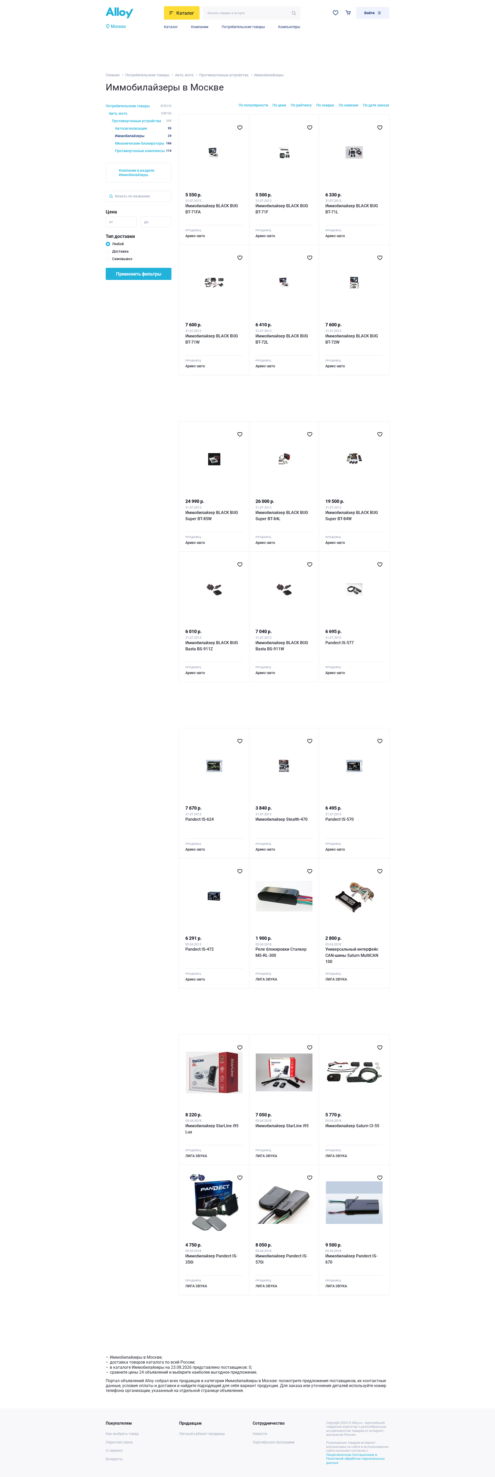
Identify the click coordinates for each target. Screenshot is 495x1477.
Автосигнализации (143, 128)
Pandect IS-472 (199, 949)
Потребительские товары (243, 27)
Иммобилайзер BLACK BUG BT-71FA (211, 208)
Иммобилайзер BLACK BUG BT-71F (281, 208)
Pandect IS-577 (339, 642)
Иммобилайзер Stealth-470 (281, 819)
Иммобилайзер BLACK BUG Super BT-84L (281, 515)
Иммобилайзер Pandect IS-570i (281, 1259)
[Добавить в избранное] (240, 127)
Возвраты (114, 1459)
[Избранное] (335, 12)
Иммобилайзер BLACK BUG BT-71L (351, 208)
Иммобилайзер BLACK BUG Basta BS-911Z (211, 645)
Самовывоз (122, 259)
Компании (199, 27)
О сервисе (114, 1450)
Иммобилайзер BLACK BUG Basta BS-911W (281, 645)
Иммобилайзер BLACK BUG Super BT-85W (211, 515)
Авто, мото (184, 75)
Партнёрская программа (274, 1442)
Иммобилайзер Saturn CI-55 (352, 1125)
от (111, 222)
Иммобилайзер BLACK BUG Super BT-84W (351, 515)
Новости (260, 1434)
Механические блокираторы (143, 143)
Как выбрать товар (122, 1434)
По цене (279, 105)
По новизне (348, 105)
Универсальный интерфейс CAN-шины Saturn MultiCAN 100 (351, 955)
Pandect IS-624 (199, 819)
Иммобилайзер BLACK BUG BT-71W (211, 339)
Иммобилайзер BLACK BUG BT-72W (351, 339)
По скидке (325, 105)
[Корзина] (348, 13)
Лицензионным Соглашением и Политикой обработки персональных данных (355, 1459)
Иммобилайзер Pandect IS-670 (351, 1259)
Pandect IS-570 (339, 819)
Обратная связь (119, 1442)
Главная (113, 75)
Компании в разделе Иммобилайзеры (136, 172)
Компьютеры (289, 27)
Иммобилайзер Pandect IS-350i (211, 1259)
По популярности (253, 105)
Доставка (120, 251)
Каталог (171, 27)
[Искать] (293, 13)
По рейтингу (301, 105)
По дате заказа (376, 105)
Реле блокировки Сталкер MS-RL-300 (281, 952)
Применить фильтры (138, 274)
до (146, 222)
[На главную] (133, 12)
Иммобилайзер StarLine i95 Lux (211, 1128)
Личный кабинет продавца (202, 1434)
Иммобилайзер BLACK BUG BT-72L (281, 339)
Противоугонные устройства (224, 75)
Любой (118, 244)
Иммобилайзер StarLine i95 (282, 1125)
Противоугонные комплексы (143, 151)
